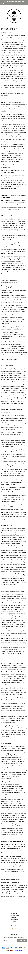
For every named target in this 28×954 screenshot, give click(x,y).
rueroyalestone (13, 945)
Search (14, 909)
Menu (4, 3)
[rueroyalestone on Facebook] (12, 929)
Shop (14, 911)
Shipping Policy (14, 919)
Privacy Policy (14, 913)
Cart (26, 4)
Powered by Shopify (21, 945)
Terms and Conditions (14, 915)
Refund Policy (14, 917)
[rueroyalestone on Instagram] (15, 929)
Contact (14, 921)
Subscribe (22, 940)
